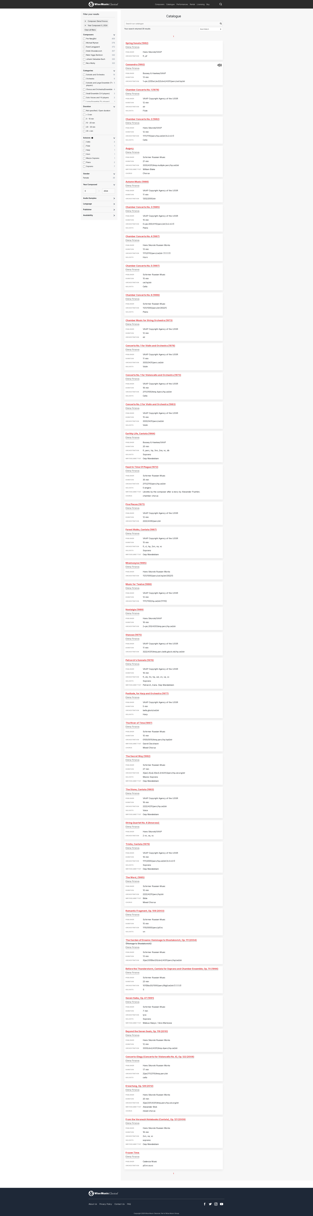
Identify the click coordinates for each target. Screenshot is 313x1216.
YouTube (221, 1204)
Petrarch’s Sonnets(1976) (140, 660)
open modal (220, 65)
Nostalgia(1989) (135, 609)
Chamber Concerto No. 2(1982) (142, 119)
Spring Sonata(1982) (137, 43)
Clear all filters (90, 30)
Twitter (210, 1204)
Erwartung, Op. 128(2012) (139, 1086)
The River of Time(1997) (139, 723)
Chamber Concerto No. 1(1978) (142, 89)
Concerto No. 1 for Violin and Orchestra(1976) (150, 345)
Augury (130, 148)
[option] (100, 39)
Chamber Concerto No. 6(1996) (143, 295)
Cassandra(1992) (135, 64)
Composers (159, 4)
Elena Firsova (132, 47)
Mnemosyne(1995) (136, 563)
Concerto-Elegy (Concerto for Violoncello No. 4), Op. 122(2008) (160, 1056)
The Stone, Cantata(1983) (140, 789)
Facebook (204, 1204)
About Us (93, 1204)
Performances (182, 4)
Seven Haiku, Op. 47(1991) (140, 998)
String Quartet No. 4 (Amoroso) (142, 822)
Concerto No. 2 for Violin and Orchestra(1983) (151, 404)
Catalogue (170, 4)
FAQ (129, 1204)
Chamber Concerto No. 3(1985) (143, 207)
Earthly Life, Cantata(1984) (140, 433)
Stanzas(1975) (134, 634)
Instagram (216, 1204)
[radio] (100, 178)
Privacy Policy (105, 1204)
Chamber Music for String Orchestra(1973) (149, 320)
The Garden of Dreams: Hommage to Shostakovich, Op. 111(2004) (161, 940)
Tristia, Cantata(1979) (138, 844)
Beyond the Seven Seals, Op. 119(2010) (147, 1031)
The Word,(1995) (135, 877)
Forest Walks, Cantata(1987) (141, 529)
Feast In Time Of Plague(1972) (142, 467)
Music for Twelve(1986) (139, 584)
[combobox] (173, 23)
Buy (208, 4)
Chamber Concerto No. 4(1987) (143, 236)
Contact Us (119, 1204)
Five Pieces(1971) (135, 504)
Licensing (201, 4)
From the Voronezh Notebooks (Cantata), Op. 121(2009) (156, 1119)
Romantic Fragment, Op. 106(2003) (145, 910)
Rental (192, 4)
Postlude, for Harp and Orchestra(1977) (147, 693)
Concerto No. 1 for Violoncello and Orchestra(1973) (153, 375)
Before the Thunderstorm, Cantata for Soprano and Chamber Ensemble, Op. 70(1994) (172, 968)
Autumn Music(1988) (137, 181)
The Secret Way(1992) (138, 756)
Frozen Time (132, 1152)
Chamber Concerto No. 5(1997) (143, 265)
